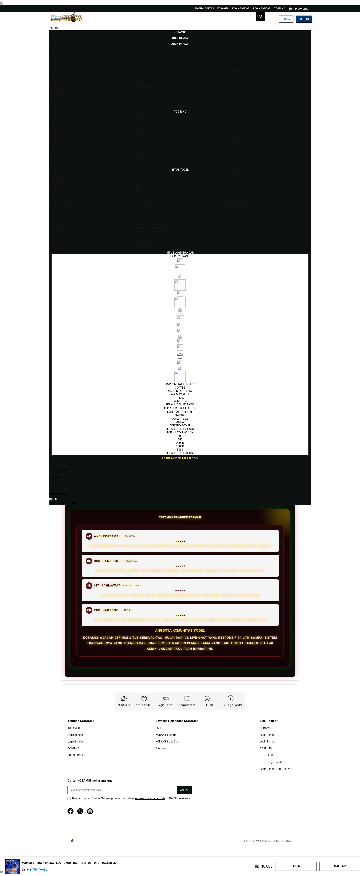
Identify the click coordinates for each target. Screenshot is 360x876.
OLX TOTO (55, 486)
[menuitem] (180, 32)
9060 (180, 449)
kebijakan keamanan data (150, 798)
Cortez (180, 387)
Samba (180, 415)
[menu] (180, 245)
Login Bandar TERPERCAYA (276, 768)
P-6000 (180, 397)
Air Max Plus (180, 394)
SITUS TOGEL (144, 705)
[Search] (260, 16)
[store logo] (66, 19)
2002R (180, 443)
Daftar (304, 19)
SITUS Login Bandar (230, 705)
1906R (180, 446)
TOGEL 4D (279, 8)
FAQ (158, 727)
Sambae (180, 422)
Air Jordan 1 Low (180, 391)
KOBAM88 (222, 8)
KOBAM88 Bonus (166, 734)
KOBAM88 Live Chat (167, 741)
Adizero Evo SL (180, 425)
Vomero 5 (180, 401)
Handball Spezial (180, 412)
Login (286, 19)
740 (180, 439)
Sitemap (161, 748)
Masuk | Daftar (204, 8)
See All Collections (180, 404)
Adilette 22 (180, 418)
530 (180, 436)
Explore (54, 28)
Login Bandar (240, 8)
